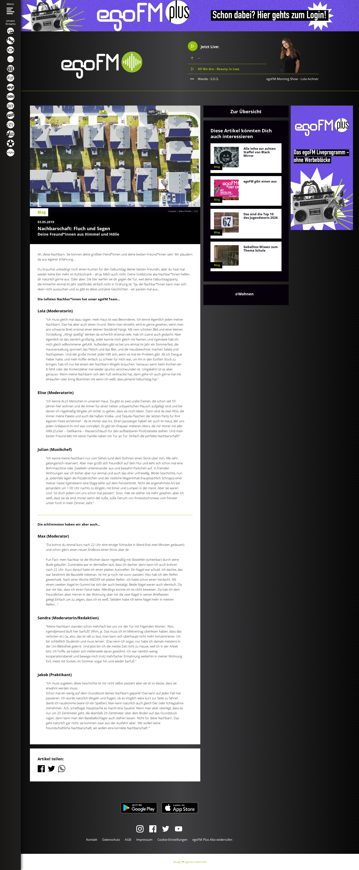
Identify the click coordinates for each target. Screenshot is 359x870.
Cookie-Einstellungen (172, 839)
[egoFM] (101, 77)
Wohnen (246, 293)
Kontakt (91, 839)
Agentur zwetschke (196, 862)
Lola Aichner (309, 79)
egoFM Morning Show (282, 79)
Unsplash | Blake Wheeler (180, 211)
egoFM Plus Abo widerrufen (212, 839)
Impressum (144, 839)
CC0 (196, 211)
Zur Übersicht (246, 111)
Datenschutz (111, 839)
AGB (128, 839)
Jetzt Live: (209, 46)
